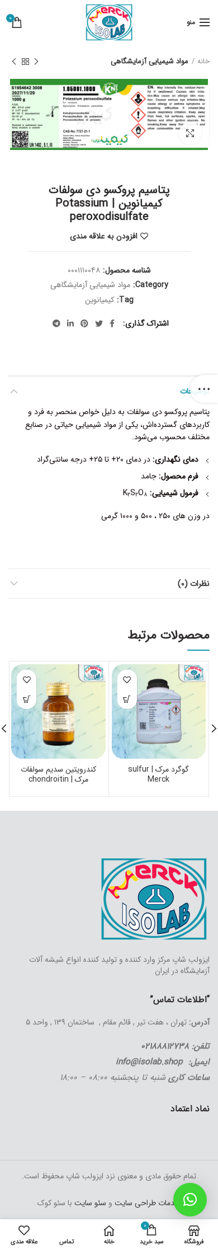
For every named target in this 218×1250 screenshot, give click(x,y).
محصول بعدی (14, 61)
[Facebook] (112, 323)
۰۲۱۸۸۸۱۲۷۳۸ (165, 1046)
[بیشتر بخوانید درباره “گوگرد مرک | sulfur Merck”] (127, 699)
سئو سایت (90, 1203)
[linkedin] (70, 323)
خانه (203, 62)
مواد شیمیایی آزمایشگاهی (149, 62)
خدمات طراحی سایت (146, 1203)
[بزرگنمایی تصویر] (190, 133)
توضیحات (195, 391)
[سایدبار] (204, 389)
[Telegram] (56, 323)
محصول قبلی (36, 61)
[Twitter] (99, 323)
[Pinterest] (84, 323)
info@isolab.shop (149, 1062)
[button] (190, 1199)
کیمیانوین (99, 300)
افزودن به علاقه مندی (104, 236)
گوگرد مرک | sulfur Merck (158, 774)
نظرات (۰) (194, 583)
